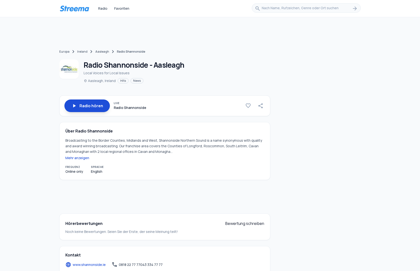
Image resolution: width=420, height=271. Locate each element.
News (137, 81)
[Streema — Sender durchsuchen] (74, 8)
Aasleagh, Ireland (100, 80)
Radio (102, 8)
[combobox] (306, 8)
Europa (64, 51)
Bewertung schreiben (244, 223)
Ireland (82, 51)
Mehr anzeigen (77, 158)
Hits (123, 81)
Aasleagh (102, 51)
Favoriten (121, 8)
